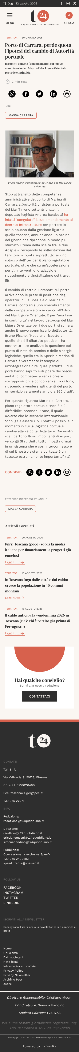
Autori (7, 984)
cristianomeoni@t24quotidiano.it (27, 837)
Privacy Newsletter (16, 975)
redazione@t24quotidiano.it (23, 821)
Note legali (11, 961)
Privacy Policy (13, 970)
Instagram (13, 893)
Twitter (10, 898)
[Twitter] (74, 3)
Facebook (12, 888)
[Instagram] (68, 3)
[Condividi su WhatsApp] (12, 94)
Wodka (51, 1046)
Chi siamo (10, 952)
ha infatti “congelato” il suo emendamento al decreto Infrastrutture (39, 220)
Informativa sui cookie (19, 966)
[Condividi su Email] (67, 94)
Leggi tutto (12, 562)
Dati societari (13, 957)
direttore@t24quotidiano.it (22, 833)
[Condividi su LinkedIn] (53, 94)
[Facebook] (61, 3)
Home (7, 948)
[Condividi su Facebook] (25, 94)
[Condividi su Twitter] (39, 94)
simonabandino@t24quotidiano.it (27, 842)
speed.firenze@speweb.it (21, 863)
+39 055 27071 (13, 800)
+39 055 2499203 (16, 858)
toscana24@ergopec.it (27, 793)
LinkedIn (11, 903)
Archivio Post (12, 979)
